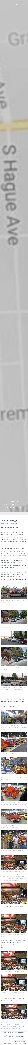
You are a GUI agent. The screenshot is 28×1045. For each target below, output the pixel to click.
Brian (12, 523)
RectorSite (14, 501)
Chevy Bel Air (7, 906)
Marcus (16, 523)
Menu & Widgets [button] (22, 4)
